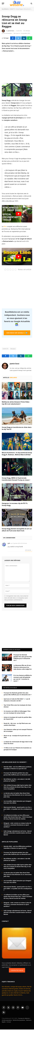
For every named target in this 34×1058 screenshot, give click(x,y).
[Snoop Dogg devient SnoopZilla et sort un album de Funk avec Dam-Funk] (17, 517)
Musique (13, 349)
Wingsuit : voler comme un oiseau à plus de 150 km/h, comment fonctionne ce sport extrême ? (17, 825)
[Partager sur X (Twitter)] (18, 38)
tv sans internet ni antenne (17, 993)
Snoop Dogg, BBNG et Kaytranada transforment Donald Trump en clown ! (16, 479)
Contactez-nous (17, 970)
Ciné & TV (12, 9)
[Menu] (3, 3)
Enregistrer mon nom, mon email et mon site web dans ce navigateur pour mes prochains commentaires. (16, 598)
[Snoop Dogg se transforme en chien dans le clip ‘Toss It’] (17, 416)
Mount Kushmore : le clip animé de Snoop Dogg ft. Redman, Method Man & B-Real (17, 454)
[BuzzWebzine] (17, 3)
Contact (9, 1022)
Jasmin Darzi (11, 31)
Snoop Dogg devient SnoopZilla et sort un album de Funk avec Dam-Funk (17, 530)
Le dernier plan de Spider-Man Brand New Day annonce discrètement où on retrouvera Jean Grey (17, 795)
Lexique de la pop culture (18, 986)
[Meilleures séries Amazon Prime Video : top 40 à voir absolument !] (17, 390)
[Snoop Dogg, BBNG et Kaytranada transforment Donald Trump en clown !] (17, 467)
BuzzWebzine (5, 9)
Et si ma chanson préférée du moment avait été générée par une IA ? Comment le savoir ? (23, 678)
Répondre (28, 550)
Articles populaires (7, 1020)
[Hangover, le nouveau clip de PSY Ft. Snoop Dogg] (17, 492)
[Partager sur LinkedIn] (24, 38)
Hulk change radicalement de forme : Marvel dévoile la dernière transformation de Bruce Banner (18, 833)
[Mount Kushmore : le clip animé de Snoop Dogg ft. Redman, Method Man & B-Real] (17, 441)
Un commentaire (7, 33)
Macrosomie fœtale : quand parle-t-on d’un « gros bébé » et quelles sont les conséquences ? (18, 809)
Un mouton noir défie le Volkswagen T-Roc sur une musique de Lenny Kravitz (17, 712)
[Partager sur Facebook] (12, 38)
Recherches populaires (19, 1020)
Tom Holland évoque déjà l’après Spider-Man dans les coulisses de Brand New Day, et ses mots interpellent (17, 787)
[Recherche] (31, 3)
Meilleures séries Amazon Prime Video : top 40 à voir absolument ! (16, 403)
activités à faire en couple (10, 991)
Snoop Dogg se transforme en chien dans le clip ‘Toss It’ (16, 428)
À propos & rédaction (24, 1018)
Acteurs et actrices (24, 989)
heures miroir (18, 995)
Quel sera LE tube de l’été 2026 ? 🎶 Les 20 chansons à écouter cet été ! (17, 700)
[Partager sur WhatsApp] (29, 38)
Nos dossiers (6, 986)
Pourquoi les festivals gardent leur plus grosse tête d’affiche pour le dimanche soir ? (23, 657)
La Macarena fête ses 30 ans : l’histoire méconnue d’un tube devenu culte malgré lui (23, 667)
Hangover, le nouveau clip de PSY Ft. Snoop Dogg (15, 504)
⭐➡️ (16, 333)
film (5, 226)
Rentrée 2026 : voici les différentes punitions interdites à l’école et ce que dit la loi (17, 767)
